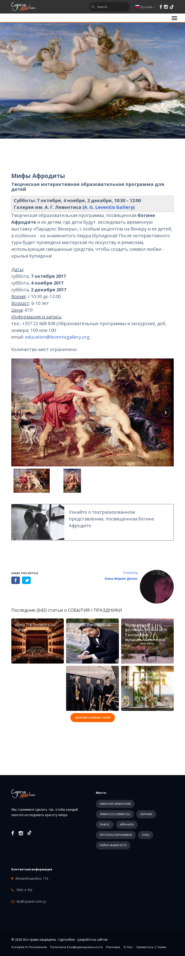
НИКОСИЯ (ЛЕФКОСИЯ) (115, 804)
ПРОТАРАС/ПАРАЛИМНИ (116, 835)
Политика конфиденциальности (76, 947)
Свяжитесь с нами (151, 947)
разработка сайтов (93, 939)
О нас (128, 947)
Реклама (113, 947)
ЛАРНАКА (146, 814)
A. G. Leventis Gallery (108, 207)
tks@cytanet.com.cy (31, 901)
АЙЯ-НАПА (127, 824)
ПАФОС (105, 824)
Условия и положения (29, 947)
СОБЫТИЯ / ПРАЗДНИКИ (95, 610)
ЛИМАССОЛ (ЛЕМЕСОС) (115, 814)
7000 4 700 (24, 890)
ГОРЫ (145, 835)
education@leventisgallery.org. (58, 337)
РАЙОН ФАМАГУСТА (113, 845)
